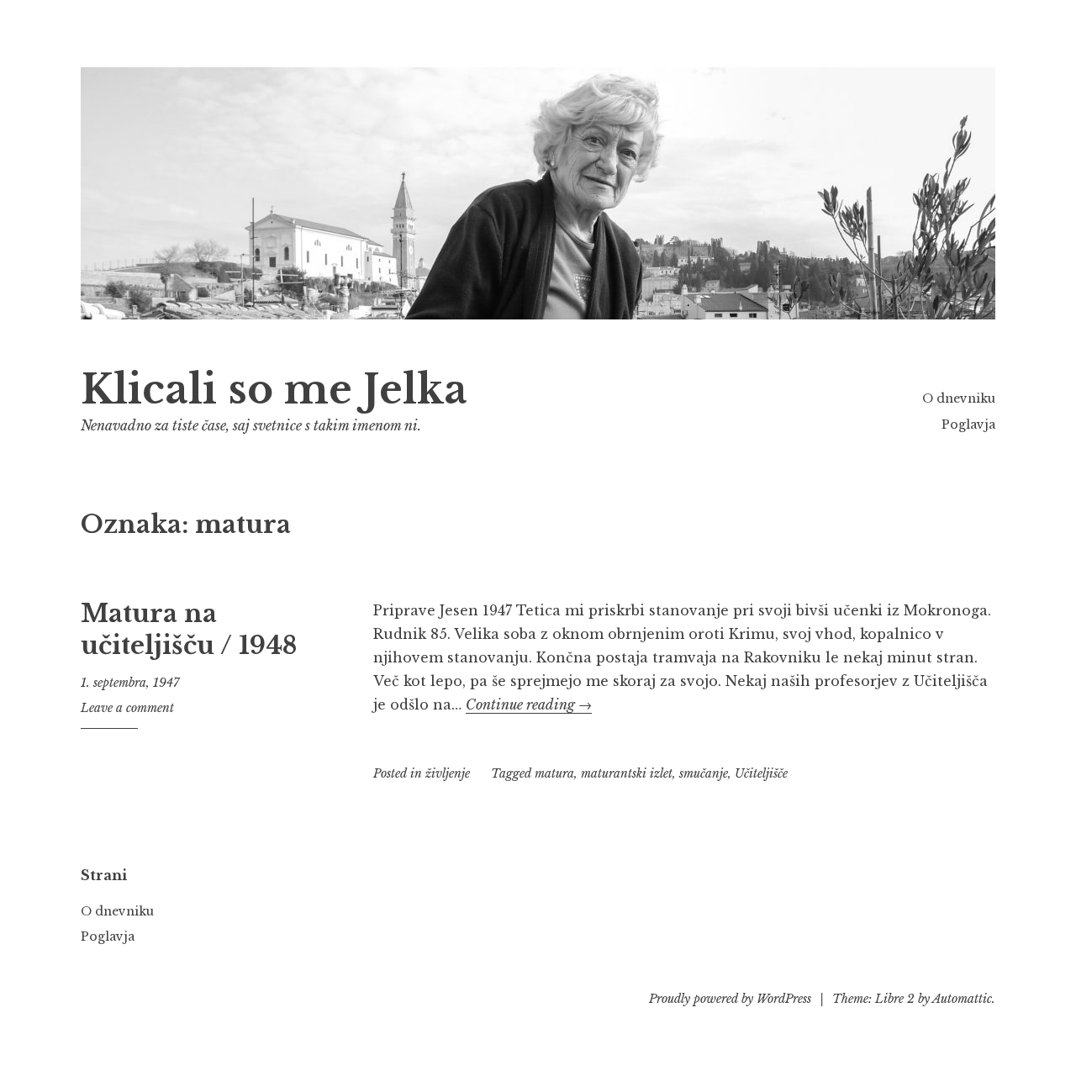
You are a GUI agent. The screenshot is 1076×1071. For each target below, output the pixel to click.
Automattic (962, 998)
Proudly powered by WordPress (730, 998)
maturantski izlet (626, 773)
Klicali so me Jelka (274, 389)
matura (554, 773)
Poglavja (968, 424)
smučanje (703, 773)
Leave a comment (127, 707)
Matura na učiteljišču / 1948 (189, 630)
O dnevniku (958, 398)
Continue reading (529, 704)
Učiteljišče (761, 773)
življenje (447, 773)
